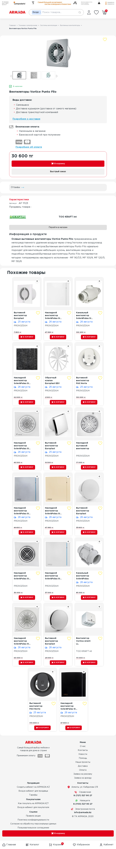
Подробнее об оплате (29, 147)
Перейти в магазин (58, 227)
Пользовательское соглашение (33, 828)
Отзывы (15, 187)
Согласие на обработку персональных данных (33, 824)
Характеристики (19, 200)
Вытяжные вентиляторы (70, 25)
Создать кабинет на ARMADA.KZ (33, 787)
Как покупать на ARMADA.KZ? (33, 803)
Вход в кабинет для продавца (33, 791)
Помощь (83, 758)
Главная (12, 25)
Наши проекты (82, 762)
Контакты (83, 750)
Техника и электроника (28, 25)
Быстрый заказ (58, 171)
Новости (83, 754)
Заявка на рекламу (82, 774)
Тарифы (33, 795)
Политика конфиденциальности (33, 820)
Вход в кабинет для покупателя (33, 807)
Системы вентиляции (48, 25)
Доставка (83, 766)
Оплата (82, 770)
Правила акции (33, 816)
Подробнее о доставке (26, 119)
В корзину (59, 163)
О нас (83, 746)
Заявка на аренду (83, 778)
